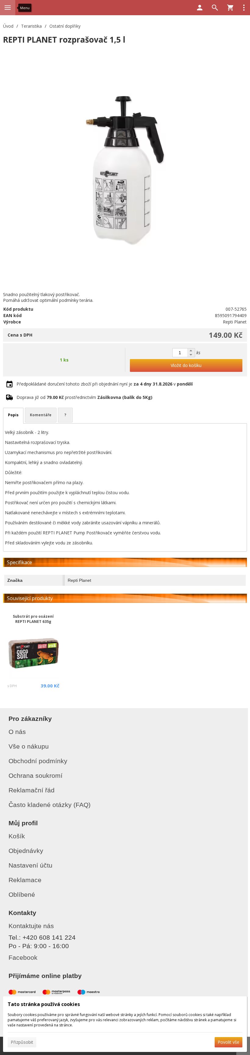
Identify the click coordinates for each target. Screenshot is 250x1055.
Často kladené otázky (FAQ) (50, 804)
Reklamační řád (32, 790)
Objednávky (26, 850)
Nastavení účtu (30, 865)
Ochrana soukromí (35, 775)
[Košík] (230, 7)
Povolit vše (228, 1042)
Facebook (23, 957)
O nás (17, 731)
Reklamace (25, 879)
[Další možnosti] (244, 7)
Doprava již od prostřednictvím (84, 397)
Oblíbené (22, 894)
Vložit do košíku (186, 365)
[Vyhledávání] (215, 7)
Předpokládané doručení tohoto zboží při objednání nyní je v (104, 384)
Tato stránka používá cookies (44, 1004)
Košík (17, 836)
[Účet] (199, 7)
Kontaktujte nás (31, 925)
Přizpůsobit (22, 1042)
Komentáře (41, 414)
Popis (13, 414)
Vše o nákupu (29, 746)
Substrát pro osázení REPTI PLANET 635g (33, 619)
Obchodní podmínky (38, 760)
